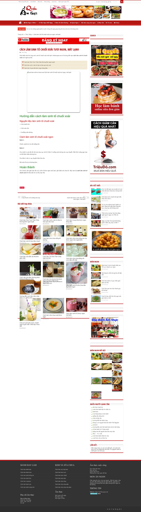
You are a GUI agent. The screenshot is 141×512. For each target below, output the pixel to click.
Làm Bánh (33, 1)
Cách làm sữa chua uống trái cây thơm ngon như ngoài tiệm (76, 239)
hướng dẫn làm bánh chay (100, 420)
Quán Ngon (75, 22)
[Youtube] (107, 2)
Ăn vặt (22, 503)
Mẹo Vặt (101, 22)
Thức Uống (47, 1)
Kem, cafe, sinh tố (25, 501)
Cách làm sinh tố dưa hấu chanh (30, 241)
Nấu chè (40, 1)
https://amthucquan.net (101, 492)
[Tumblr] (110, 2)
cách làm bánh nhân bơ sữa (101, 436)
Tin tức (110, 22)
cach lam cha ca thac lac (100, 438)
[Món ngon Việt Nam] (86, 11)
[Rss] (97, 2)
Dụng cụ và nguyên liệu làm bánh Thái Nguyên (106, 422)
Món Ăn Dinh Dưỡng (62, 22)
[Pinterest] (105, 2)
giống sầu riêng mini (98, 416)
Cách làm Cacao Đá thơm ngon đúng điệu (35, 68)
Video (117, 22)
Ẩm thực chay (59, 497)
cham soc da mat (102, 448)
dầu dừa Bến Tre (107, 449)
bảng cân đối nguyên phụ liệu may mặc (104, 431)
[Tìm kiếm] (121, 1)
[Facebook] (101, 2)
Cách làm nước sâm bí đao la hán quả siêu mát (37, 65)
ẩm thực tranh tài (98, 407)
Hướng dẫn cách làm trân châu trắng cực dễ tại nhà (29, 297)
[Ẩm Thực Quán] (28, 10)
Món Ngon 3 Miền (30, 22)
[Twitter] (103, 2)
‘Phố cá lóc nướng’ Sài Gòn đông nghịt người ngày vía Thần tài (42, 29)
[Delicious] (109, 2)
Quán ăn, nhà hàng (25, 500)
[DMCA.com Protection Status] (96, 493)
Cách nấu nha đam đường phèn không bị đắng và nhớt (30, 278)
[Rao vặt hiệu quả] (104, 161)
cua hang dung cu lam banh (100, 414)
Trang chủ (20, 23)
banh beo (95, 411)
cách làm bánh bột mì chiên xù (101, 409)
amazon (95, 425)
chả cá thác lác (97, 418)
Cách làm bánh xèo (25, 484)
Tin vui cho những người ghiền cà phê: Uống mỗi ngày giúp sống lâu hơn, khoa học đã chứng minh (111, 206)
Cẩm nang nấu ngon (89, 22)
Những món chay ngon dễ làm (98, 473)
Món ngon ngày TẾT (64, 1)
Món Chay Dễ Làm (23, 1)
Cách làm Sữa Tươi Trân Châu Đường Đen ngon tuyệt (39, 62)
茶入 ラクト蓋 (97, 433)
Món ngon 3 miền (60, 498)
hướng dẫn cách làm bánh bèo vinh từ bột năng (106, 427)
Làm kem (54, 1)
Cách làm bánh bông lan (27, 475)
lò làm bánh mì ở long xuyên (101, 429)
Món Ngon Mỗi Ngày (47, 22)
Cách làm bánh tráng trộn (27, 487)
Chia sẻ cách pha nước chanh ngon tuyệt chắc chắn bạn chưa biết (29, 324)
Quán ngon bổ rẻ (94, 471)
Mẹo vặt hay (93, 470)
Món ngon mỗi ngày (60, 495)
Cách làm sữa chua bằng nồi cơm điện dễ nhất (75, 259)
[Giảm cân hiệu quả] (104, 134)
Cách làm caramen (25, 481)
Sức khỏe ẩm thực (95, 468)
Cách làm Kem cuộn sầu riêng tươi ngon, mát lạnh (76, 198)
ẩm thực (98, 480)
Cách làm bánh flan (25, 478)
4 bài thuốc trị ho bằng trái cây (31, 197)
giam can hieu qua (99, 451)
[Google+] (99, 2)
